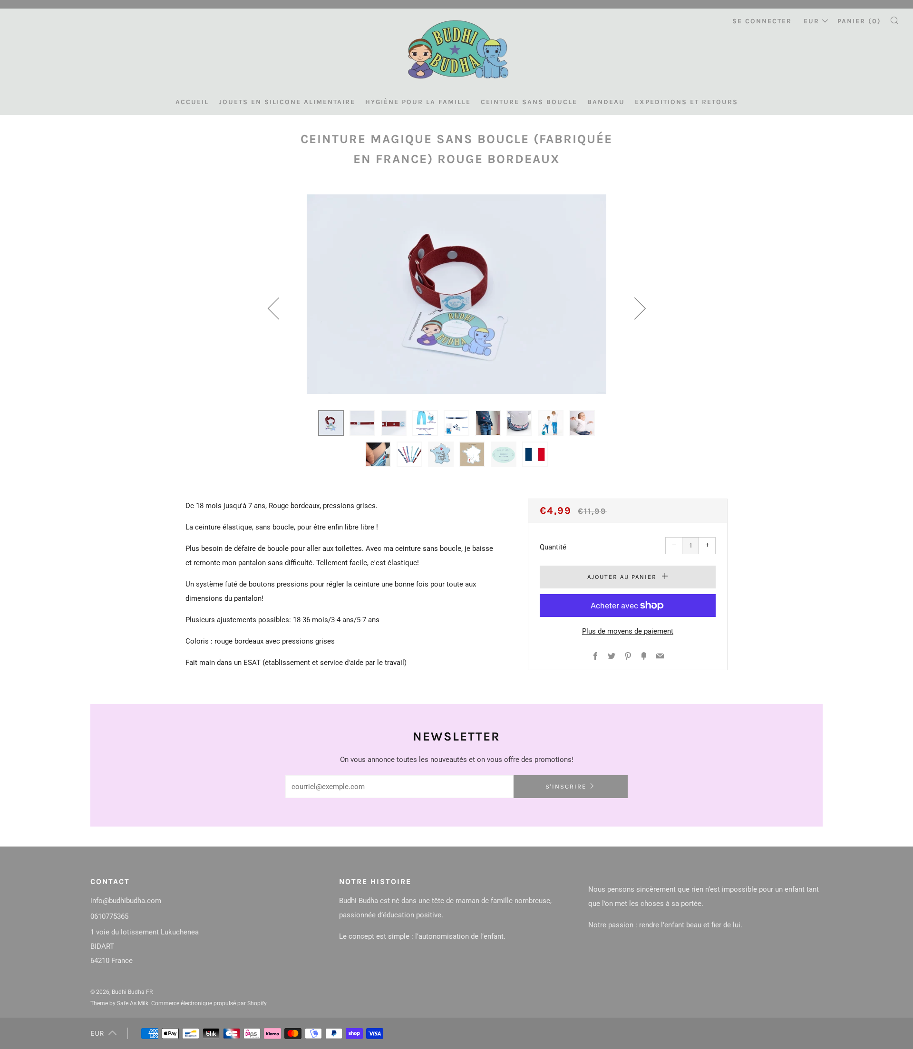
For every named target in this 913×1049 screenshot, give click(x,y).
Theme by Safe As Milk (119, 1003)
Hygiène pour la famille (418, 102)
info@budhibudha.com (125, 900)
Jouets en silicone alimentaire (287, 102)
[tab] (331, 423)
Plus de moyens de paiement (627, 631)
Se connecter (762, 21)
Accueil (192, 102)
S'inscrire (565, 786)
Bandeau (606, 102)
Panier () (859, 21)
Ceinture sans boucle (529, 102)
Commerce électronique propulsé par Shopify (209, 1003)
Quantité (553, 547)
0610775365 (109, 916)
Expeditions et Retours (686, 102)
